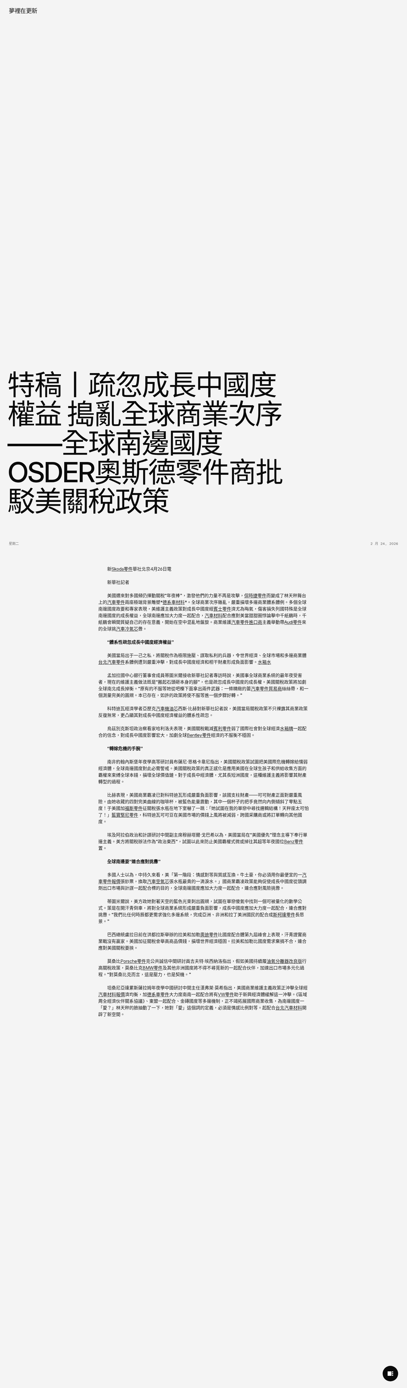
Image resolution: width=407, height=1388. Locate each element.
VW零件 (226, 994)
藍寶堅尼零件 (125, 815)
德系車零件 (158, 994)
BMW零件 (153, 968)
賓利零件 (222, 728)
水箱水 (264, 662)
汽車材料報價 (111, 994)
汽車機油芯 (167, 708)
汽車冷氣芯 (127, 629)
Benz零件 (293, 841)
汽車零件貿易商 (266, 688)
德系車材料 (174, 602)
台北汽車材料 (288, 1007)
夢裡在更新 (23, 10)
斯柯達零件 (284, 914)
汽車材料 (213, 615)
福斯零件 (134, 808)
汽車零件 (116, 602)
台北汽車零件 (111, 662)
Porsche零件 (133, 961)
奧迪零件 (209, 934)
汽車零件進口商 (246, 622)
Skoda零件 (122, 569)
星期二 (14, 544)
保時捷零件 (255, 595)
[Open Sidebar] (390, 1373)
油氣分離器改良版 (284, 961)
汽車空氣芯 (158, 881)
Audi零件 (293, 622)
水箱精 (286, 728)
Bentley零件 (199, 735)
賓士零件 (222, 609)
